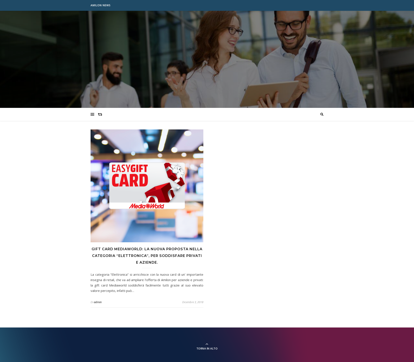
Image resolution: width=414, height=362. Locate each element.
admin (98, 302)
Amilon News (101, 5)
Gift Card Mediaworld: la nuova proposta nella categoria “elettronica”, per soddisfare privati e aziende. (147, 255)
